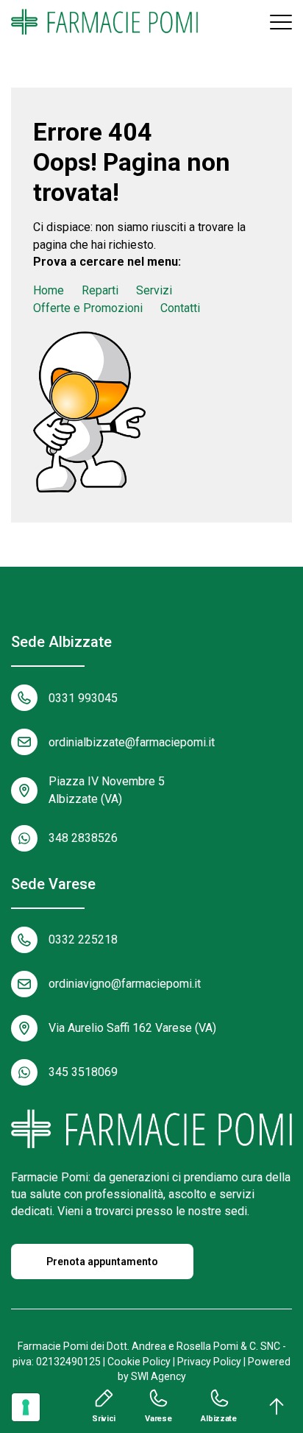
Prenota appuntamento (102, 1261)
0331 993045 (83, 698)
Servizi (154, 290)
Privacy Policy (209, 1361)
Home (48, 290)
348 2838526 (83, 838)
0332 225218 (83, 940)
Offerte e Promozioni (88, 308)
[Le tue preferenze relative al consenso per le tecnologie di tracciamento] (26, 1407)
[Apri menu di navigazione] (281, 22)
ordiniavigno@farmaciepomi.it (125, 984)
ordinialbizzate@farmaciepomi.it (132, 742)
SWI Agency (158, 1376)
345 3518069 (83, 1072)
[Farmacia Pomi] (104, 21)
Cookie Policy (139, 1361)
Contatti (180, 308)
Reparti (100, 290)
